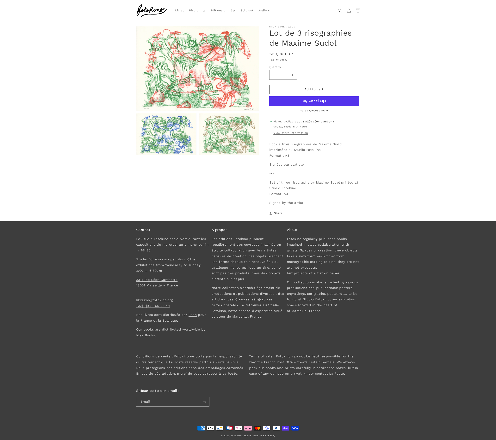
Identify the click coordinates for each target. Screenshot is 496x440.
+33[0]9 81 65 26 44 (153, 306)
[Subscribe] (204, 401)
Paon (193, 315)
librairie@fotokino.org (154, 300)
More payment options (314, 110)
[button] (340, 10)
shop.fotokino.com (241, 435)
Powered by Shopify (264, 435)
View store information (290, 133)
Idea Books (145, 335)
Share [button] (278, 213)
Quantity (275, 66)
